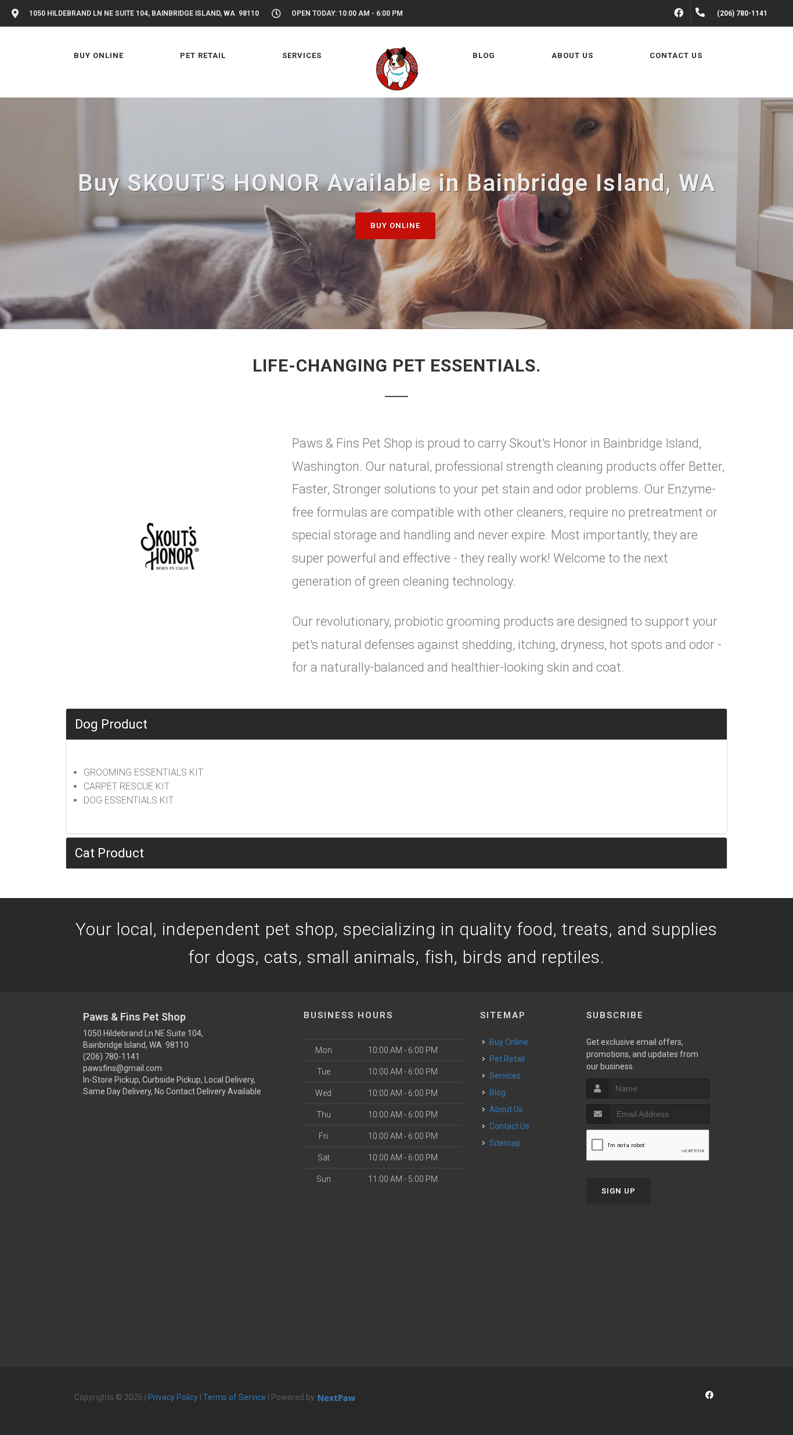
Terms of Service (234, 1397)
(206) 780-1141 (111, 1056)
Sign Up (618, 1191)
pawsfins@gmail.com (122, 1068)
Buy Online (395, 225)
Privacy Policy (173, 1397)
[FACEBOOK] (678, 13)
